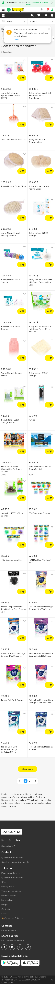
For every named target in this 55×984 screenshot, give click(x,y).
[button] (41, 9)
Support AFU (7, 846)
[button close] (52, 2)
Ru (10, 840)
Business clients (8, 895)
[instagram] (12, 947)
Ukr (3, 840)
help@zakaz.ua (8, 930)
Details (28, 4)
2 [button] (29, 781)
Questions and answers (12, 857)
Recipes (4, 904)
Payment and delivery (11, 873)
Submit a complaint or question (15, 862)
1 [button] (25, 781)
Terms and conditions (11, 891)
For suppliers (7, 900)
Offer (3, 882)
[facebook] (4, 947)
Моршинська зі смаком (38, 2)
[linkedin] (20, 947)
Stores (4, 913)
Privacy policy (7, 886)
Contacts (5, 909)
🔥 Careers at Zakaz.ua (12, 918)
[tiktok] (28, 947)
